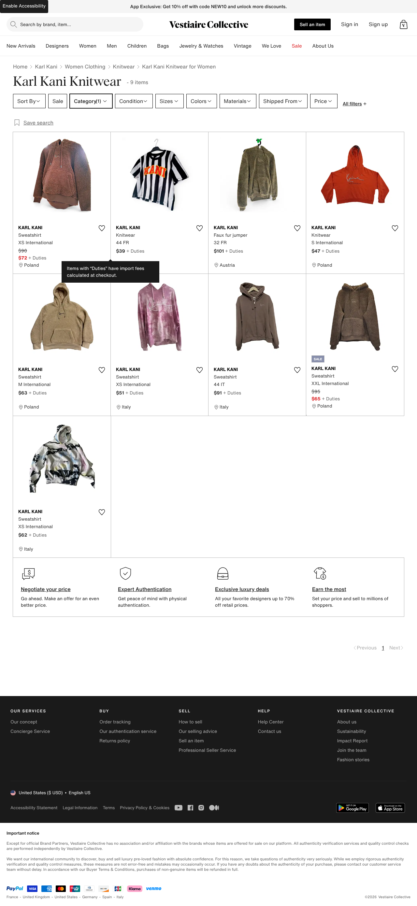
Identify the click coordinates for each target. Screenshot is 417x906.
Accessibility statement (33, 808)
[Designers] (74, 46)
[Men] (122, 46)
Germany (90, 897)
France (12, 897)
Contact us (269, 731)
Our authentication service (127, 731)
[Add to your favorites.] (102, 228)
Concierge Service (30, 731)
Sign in (349, 24)
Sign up (378, 24)
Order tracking (115, 722)
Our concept (23, 722)
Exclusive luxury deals (242, 589)
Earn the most (329, 589)
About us (346, 722)
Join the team (352, 750)
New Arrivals (21, 46)
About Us (323, 46)
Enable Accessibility (24, 6)
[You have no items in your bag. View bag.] (403, 24)
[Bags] (174, 46)
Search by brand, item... (45, 24)
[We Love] (286, 46)
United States (66, 897)
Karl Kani (46, 66)
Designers (57, 46)
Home (20, 66)
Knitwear (124, 66)
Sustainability (351, 731)
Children (137, 46)
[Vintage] (256, 46)
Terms (109, 808)
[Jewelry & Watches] (228, 46)
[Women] (101, 46)
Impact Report (352, 740)
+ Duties (37, 257)
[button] (403, 24)
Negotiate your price (46, 589)
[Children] (151, 46)
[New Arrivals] (40, 46)
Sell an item (312, 24)
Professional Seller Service (207, 750)
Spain (107, 897)
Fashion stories (353, 759)
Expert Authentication (145, 589)
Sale (297, 46)
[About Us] (338, 46)
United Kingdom (36, 897)
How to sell (190, 722)
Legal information (80, 808)
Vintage (242, 46)
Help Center (271, 722)
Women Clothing (85, 66)
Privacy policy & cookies (144, 808)
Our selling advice (198, 731)
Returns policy (114, 740)
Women (87, 46)
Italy (120, 897)
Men (112, 46)
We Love (271, 46)
